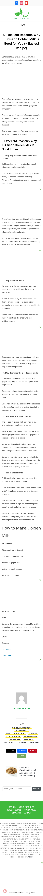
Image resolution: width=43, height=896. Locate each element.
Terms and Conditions (16, 893)
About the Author (26, 807)
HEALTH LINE (7, 656)
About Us (12, 807)
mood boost (28, 739)
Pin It (34, 751)
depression (33, 734)
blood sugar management (15, 734)
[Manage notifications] (5, 891)
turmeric (22, 742)
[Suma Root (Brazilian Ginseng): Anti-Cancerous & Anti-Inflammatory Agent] (12, 771)
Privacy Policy (30, 810)
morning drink (9, 742)
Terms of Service (14, 810)
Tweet (12, 751)
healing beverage (30, 736)
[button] (21, 25)
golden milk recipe (13, 736)
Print (22, 755)
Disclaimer (16, 813)
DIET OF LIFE (7, 649)
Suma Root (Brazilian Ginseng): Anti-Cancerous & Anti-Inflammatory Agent (27, 771)
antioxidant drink (21, 731)
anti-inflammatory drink (21, 728)
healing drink (15, 739)
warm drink (34, 742)
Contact (27, 813)
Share (23, 751)
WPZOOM (30, 857)
